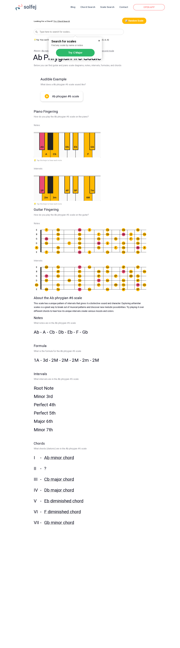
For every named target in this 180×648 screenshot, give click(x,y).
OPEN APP (149, 7)
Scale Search (107, 7)
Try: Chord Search (61, 21)
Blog (73, 7)
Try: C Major (75, 52)
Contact (123, 7)
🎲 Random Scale (134, 20)
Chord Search (87, 7)
